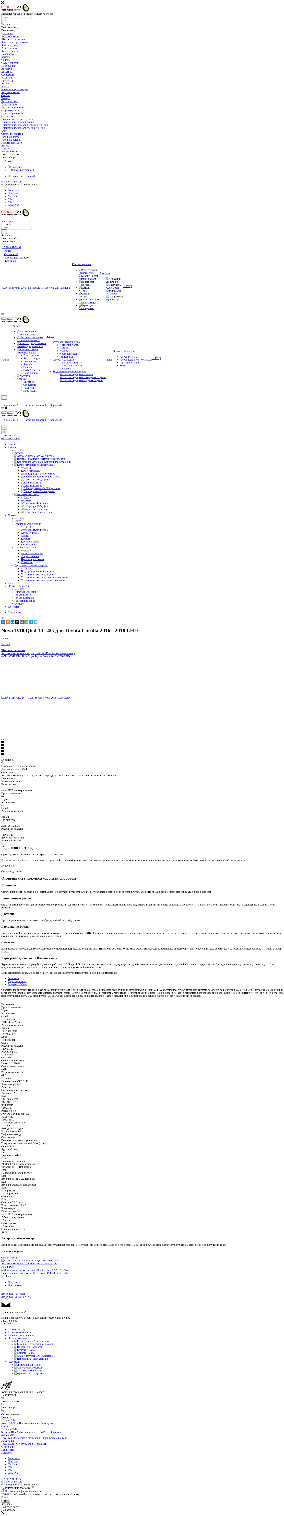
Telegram (13, 193)
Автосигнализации (32, 553)
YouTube (12, 196)
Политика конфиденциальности (23, 1491)
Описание (13, 978)
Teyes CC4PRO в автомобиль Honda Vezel (24, 1443)
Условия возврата (12, 1251)
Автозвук (26, 500)
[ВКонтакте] (3, 622)
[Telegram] (35, 622)
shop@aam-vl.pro (13, 181)
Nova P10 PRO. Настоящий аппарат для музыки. (28, 1423)
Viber (11, 199)
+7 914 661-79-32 (11, 151)
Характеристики (17, 981)
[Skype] (31, 622)
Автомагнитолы (10, 653)
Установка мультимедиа (34, 529)
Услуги (18, 521)
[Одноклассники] (8, 622)
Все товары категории (13, 1293)
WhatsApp (13, 205)
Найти (6, 1501)
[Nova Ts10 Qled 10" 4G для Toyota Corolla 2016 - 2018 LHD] (35, 697)
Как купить (7, 1449)
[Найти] (4, 21)
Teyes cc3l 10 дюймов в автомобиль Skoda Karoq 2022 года (34, 1438)
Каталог (19, 453)
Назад (21, 450)
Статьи (5, 1426)
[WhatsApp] (26, 622)
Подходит (13, 1282)
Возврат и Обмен (17, 984)
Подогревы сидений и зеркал (37, 571)
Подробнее (7, 865)
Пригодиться (15, 1285)
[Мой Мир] (12, 622)
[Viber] (22, 622)
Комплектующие (30, 470)
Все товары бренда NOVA (16, 1296)
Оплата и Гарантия (25, 591)
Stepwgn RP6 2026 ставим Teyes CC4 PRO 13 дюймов (31, 1432)
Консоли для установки (33, 653)
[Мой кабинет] (2, 401)
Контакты (6, 1452)
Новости (6, 1417)
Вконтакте (14, 190)
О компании (8, 1446)
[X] (17, 622)
